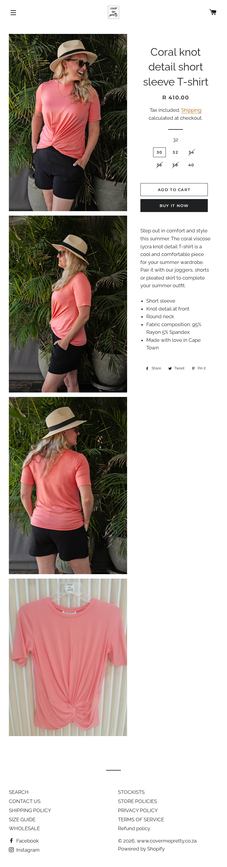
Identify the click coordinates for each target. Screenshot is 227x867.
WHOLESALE (24, 828)
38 (175, 164)
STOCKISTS (131, 792)
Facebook (27, 841)
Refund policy (134, 828)
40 (191, 164)
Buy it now (174, 205)
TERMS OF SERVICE (141, 819)
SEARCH (19, 792)
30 (160, 152)
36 (159, 164)
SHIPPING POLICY (30, 810)
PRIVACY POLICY (138, 810)
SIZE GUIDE (22, 819)
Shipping (191, 110)
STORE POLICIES (137, 801)
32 (175, 139)
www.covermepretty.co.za (167, 841)
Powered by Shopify (141, 849)
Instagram (27, 850)
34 (191, 152)
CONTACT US (24, 801)
